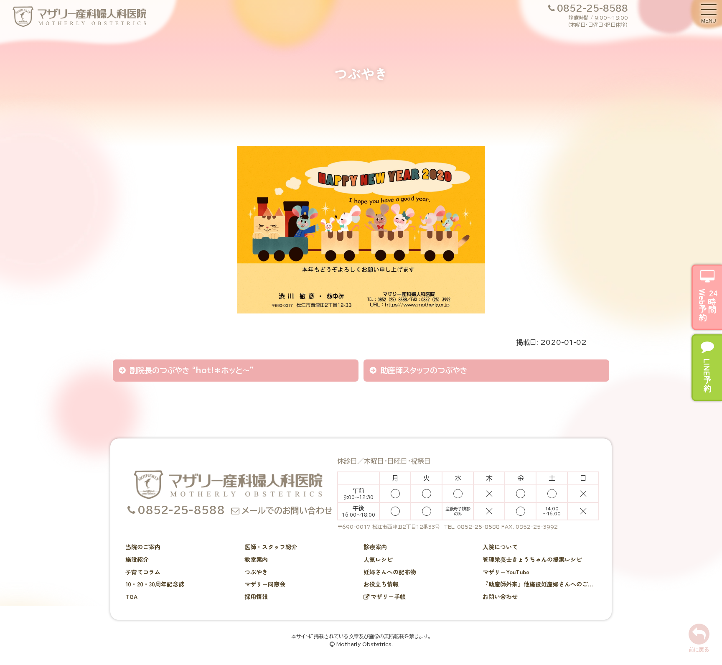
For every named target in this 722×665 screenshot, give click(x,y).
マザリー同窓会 (264, 584)
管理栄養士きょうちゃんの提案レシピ (532, 559)
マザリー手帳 (388, 597)
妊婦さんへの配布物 (390, 572)
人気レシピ (378, 559)
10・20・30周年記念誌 (154, 584)
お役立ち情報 (381, 584)
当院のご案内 (142, 546)
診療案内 (375, 546)
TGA (131, 596)
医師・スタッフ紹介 (270, 546)
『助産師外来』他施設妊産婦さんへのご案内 (540, 584)
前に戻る (699, 649)
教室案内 (256, 559)
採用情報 (256, 596)
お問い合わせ (500, 596)
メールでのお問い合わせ (287, 510)
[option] (361, 236)
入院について (500, 546)
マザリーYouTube (506, 572)
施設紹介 (137, 559)
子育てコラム (142, 572)
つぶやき (256, 572)
